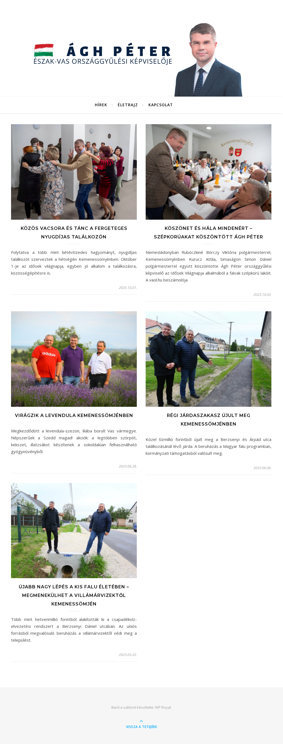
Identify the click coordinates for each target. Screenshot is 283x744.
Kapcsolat (160, 104)
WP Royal (163, 707)
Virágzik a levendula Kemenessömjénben (74, 415)
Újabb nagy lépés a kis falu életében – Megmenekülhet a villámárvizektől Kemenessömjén (74, 595)
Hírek (101, 104)
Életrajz (128, 104)
